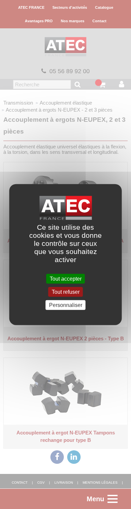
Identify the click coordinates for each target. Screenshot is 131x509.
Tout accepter (66, 278)
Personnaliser (65, 305)
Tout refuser (66, 291)
